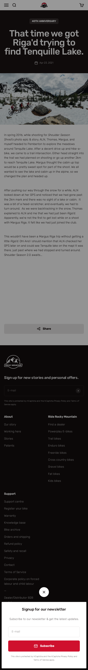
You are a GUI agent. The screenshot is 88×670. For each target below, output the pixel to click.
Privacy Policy (67, 656)
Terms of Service (41, 660)
